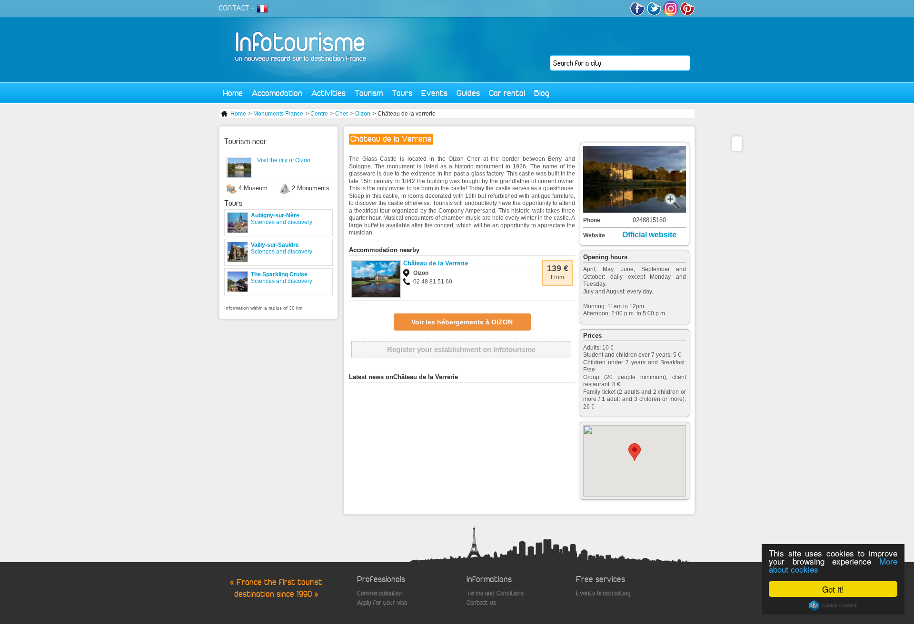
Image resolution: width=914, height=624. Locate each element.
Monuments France (278, 113)
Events (434, 93)
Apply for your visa (382, 603)
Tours (402, 93)
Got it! (833, 589)
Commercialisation (380, 593)
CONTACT (234, 8)
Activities (328, 93)
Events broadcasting (603, 593)
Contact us (481, 603)
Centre (319, 113)
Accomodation (277, 93)
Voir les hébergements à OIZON (462, 322)
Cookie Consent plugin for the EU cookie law (833, 605)
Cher (341, 113)
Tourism (369, 93)
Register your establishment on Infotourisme (461, 349)
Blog (541, 93)
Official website (649, 235)
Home (233, 93)
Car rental (507, 93)
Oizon (362, 113)
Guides (468, 93)
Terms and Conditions (495, 593)
